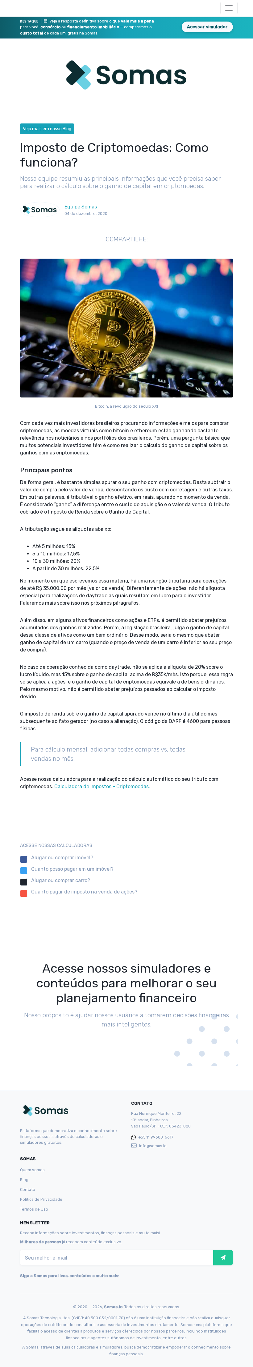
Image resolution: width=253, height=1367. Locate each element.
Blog (24, 1179)
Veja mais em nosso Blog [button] (47, 128)
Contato (27, 1189)
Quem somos (32, 1169)
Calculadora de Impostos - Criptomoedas (101, 786)
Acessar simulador (207, 27)
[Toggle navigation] (229, 8)
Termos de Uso (34, 1209)
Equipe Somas (80, 207)
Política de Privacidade (41, 1199)
